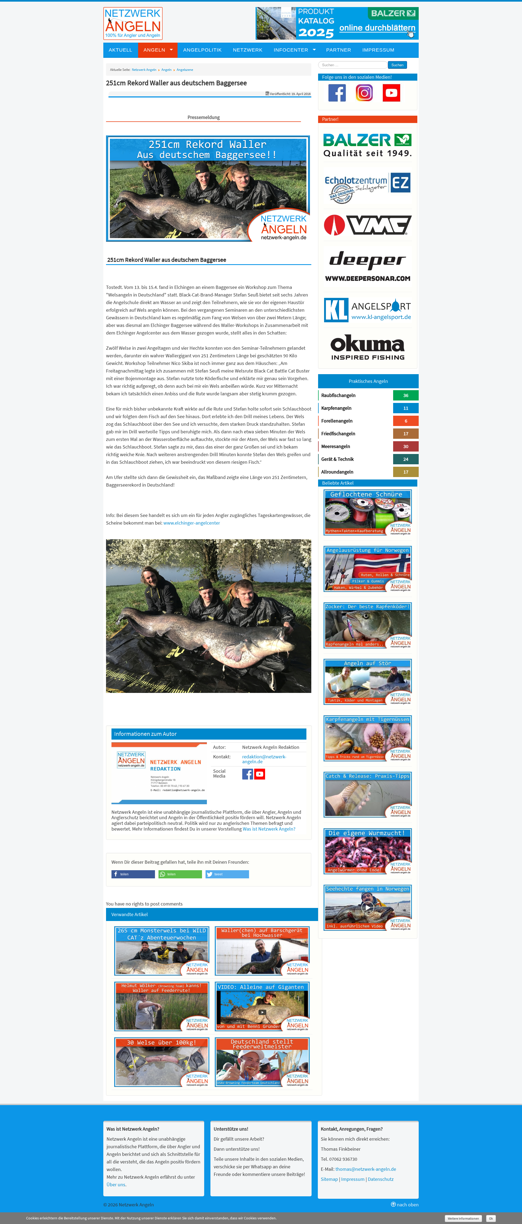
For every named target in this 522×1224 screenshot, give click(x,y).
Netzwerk (248, 50)
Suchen (397, 64)
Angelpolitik (202, 50)
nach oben (407, 1204)
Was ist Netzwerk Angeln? (269, 829)
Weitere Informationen (463, 1218)
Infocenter (291, 50)
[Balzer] (337, 23)
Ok (491, 1218)
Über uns (116, 1184)
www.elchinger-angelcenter (191, 523)
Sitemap (329, 1179)
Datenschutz (381, 1179)
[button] (133, 874)
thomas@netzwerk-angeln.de (365, 1169)
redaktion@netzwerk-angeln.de (264, 759)
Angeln (154, 50)
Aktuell (120, 50)
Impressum (378, 50)
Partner (338, 50)
